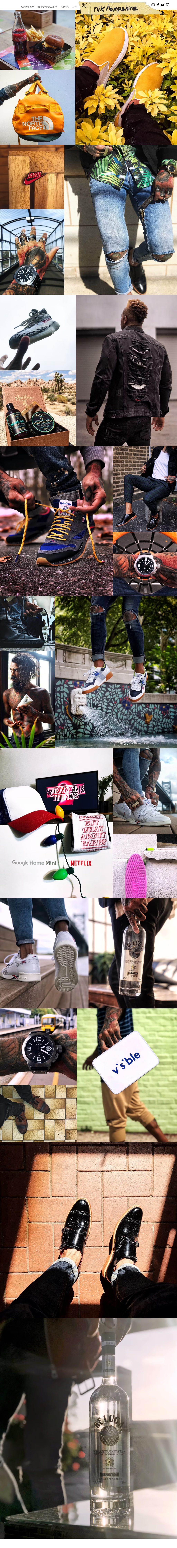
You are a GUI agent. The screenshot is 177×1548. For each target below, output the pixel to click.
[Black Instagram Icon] (168, 5)
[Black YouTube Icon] (163, 5)
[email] (153, 5)
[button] (27, 7)
